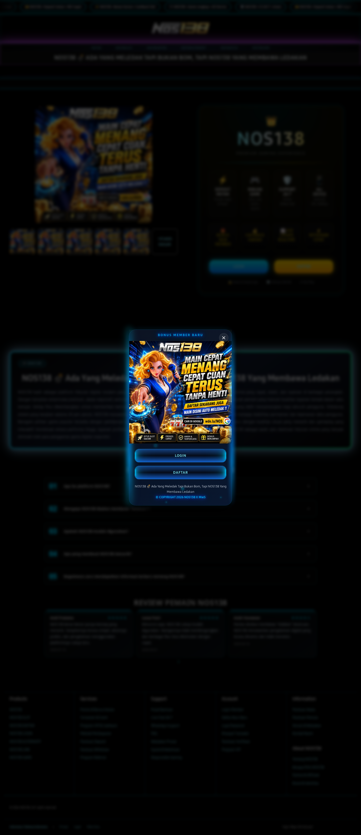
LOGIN (180, 455)
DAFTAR (180, 472)
